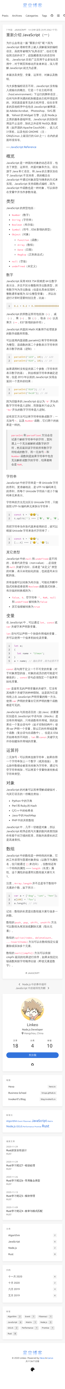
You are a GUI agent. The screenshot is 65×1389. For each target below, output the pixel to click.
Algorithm (11, 1121)
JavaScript (20, 30)
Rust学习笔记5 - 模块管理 (20, 1195)
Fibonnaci (27, 1121)
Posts (5, 15)
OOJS (19, 1126)
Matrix (50, 1121)
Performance (28, 1127)
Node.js (11, 1126)
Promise (37, 1127)
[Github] (32, 1064)
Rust (45, 1126)
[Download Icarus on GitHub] (33, 1369)
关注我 (32, 1055)
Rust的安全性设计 (16, 1150)
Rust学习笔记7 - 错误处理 (20, 1165)
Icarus (50, 1358)
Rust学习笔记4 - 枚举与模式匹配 (24, 1211)
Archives (17, 15)
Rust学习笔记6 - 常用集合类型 (23, 1180)
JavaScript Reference (23, 147)
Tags (44, 15)
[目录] (58, 16)
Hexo (42, 1358)
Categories (32, 15)
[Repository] (52, 16)
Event (20, 1121)
